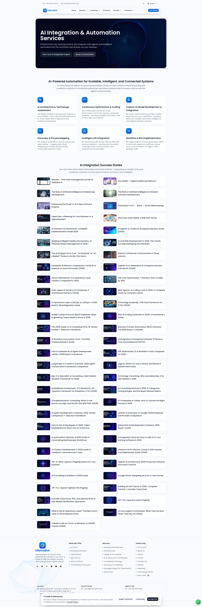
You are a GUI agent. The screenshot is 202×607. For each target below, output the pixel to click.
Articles (116, 10)
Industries (94, 10)
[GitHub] (37, 566)
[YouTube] (56, 566)
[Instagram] (47, 566)
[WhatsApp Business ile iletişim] (198, 602)
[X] (51, 566)
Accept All (152, 599)
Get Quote (153, 10)
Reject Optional (125, 599)
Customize (140, 599)
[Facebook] (61, 566)
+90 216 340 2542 (52, 3)
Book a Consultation (84, 54)
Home (74, 10)
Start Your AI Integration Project (56, 54)
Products (106, 10)
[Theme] (144, 3)
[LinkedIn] (42, 566)
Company (128, 10)
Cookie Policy (72, 602)
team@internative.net (71, 3)
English (152, 3)
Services (82, 10)
